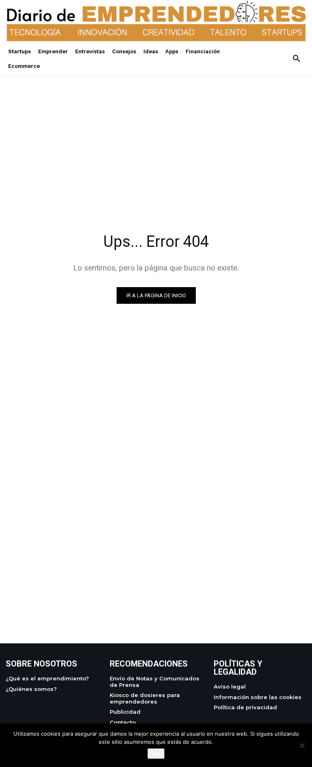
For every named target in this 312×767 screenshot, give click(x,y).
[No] (302, 745)
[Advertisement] (156, 133)
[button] (296, 59)
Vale (156, 753)
